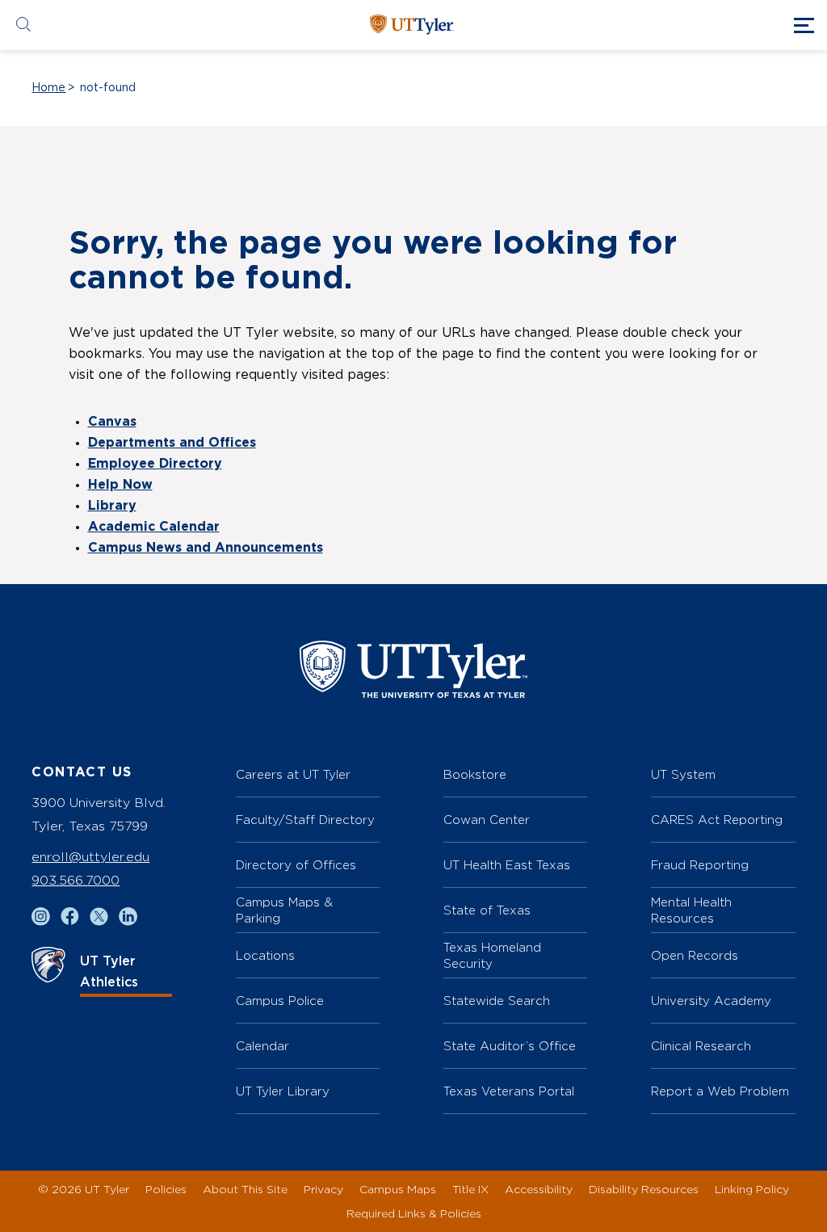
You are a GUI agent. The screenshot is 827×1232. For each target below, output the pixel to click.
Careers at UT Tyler (293, 774)
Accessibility (539, 1189)
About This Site (245, 1189)
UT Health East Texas (506, 865)
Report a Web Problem (720, 1091)
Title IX (470, 1189)
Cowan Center (486, 820)
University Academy (711, 1000)
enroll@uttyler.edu (90, 857)
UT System (683, 774)
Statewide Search (496, 1000)
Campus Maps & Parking (284, 910)
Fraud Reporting (700, 865)
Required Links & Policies (413, 1213)
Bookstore (474, 774)
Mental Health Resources (691, 910)
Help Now (120, 484)
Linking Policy (752, 1189)
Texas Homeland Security (492, 955)
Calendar (262, 1046)
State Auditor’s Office (509, 1046)
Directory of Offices (296, 865)
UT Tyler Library (283, 1091)
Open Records (694, 955)
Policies (166, 1189)
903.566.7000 (75, 880)
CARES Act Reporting (717, 820)
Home (48, 88)
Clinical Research (701, 1046)
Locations (265, 955)
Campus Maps (397, 1189)
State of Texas (487, 910)
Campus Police (280, 1000)
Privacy (323, 1189)
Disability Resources (644, 1189)
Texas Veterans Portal (508, 1091)
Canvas (112, 421)
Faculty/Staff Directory (305, 820)
